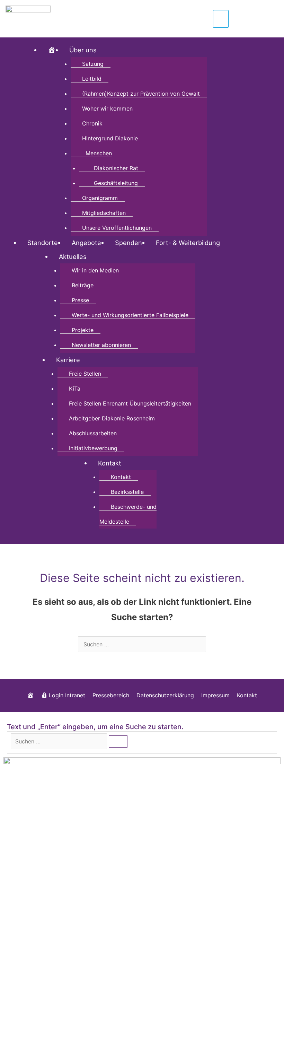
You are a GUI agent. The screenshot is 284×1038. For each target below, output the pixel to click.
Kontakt (247, 695)
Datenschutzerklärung (165, 695)
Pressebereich (110, 695)
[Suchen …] (60, 741)
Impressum (215, 695)
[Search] (118, 741)
